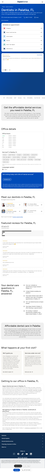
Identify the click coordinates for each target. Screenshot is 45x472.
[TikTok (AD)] (22, 454)
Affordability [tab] (29, 97)
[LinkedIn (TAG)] (31, 454)
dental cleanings (30, 356)
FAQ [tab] (24, 97)
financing (18, 332)
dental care (24, 329)
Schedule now (7, 179)
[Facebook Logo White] (18, 454)
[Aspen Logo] (22, 2)
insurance (13, 330)
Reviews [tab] (20, 97)
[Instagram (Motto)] (14, 454)
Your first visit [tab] (37, 97)
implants (31, 357)
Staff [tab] (15, 97)
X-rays (15, 358)
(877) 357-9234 (26, 470)
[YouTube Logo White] (26, 454)
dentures (27, 357)
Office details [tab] (9, 97)
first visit (8, 356)
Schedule (17, 470)
